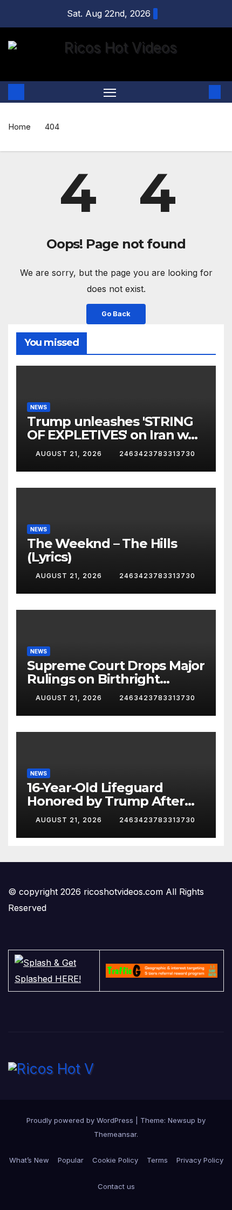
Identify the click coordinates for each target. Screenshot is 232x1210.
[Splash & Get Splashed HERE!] (54, 971)
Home (19, 127)
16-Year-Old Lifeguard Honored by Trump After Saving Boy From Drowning (113, 801)
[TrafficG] (161, 971)
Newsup (181, 1120)
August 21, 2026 (70, 454)
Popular (71, 1160)
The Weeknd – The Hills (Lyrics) (102, 550)
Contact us (116, 1186)
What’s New (29, 1160)
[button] (198, 92)
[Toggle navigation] (110, 91)
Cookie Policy (115, 1160)
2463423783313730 (157, 454)
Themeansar (115, 1134)
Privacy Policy (199, 1160)
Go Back (116, 314)
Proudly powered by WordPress (80, 1120)
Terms (157, 1160)
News (38, 407)
